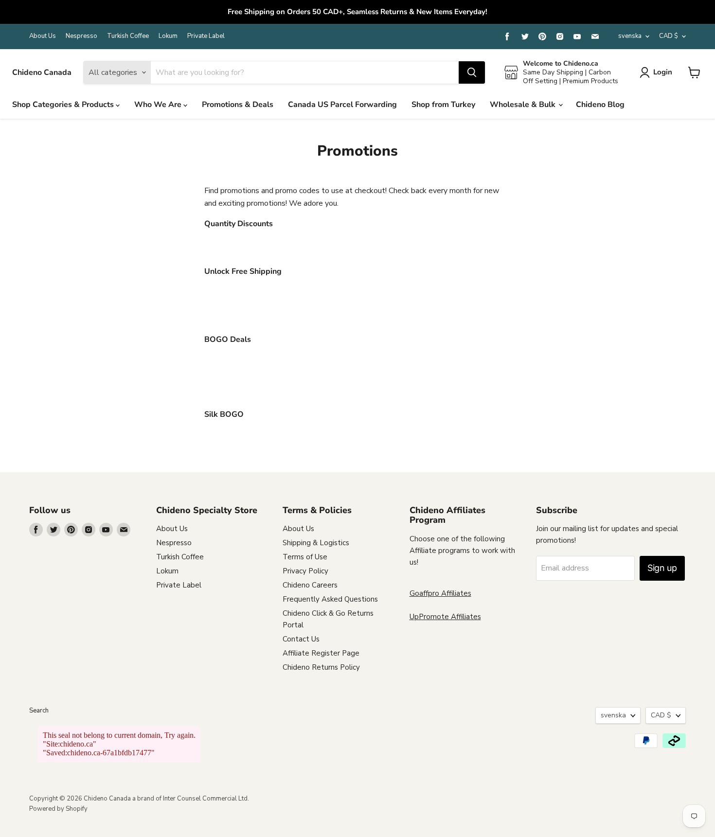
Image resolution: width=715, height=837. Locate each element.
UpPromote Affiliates (445, 617)
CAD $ (668, 36)
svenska (630, 36)
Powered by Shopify (58, 808)
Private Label (206, 36)
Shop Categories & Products (64, 104)
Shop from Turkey (443, 104)
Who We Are (158, 104)
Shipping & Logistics (316, 543)
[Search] (472, 72)
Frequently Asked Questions (330, 599)
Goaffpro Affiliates (440, 593)
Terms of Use (305, 557)
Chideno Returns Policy (321, 667)
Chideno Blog (600, 104)
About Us (42, 36)
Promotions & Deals (237, 104)
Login (662, 72)
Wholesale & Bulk (523, 104)
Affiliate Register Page (321, 653)
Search (39, 710)
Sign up (662, 568)
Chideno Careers (310, 585)
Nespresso (81, 36)
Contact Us (301, 639)
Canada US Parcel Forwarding (342, 104)
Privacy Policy (305, 571)
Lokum (168, 36)
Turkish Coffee (128, 36)
